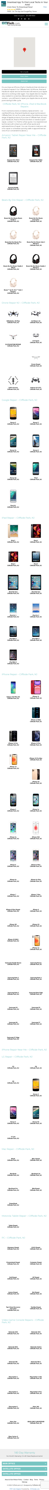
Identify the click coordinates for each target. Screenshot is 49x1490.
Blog (31, 1479)
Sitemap (24, 1482)
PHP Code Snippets (15, 1489)
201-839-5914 (30, 16)
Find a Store (24, 76)
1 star (8, 9)
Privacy (41, 1479)
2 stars (9, 9)
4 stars (13, 9)
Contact (26, 1479)
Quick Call (24, 81)
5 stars (14, 9)
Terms (36, 1479)
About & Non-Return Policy (13, 1479)
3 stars (11, 9)
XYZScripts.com (34, 1489)
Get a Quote (24, 72)
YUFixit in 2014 (37, 1485)
